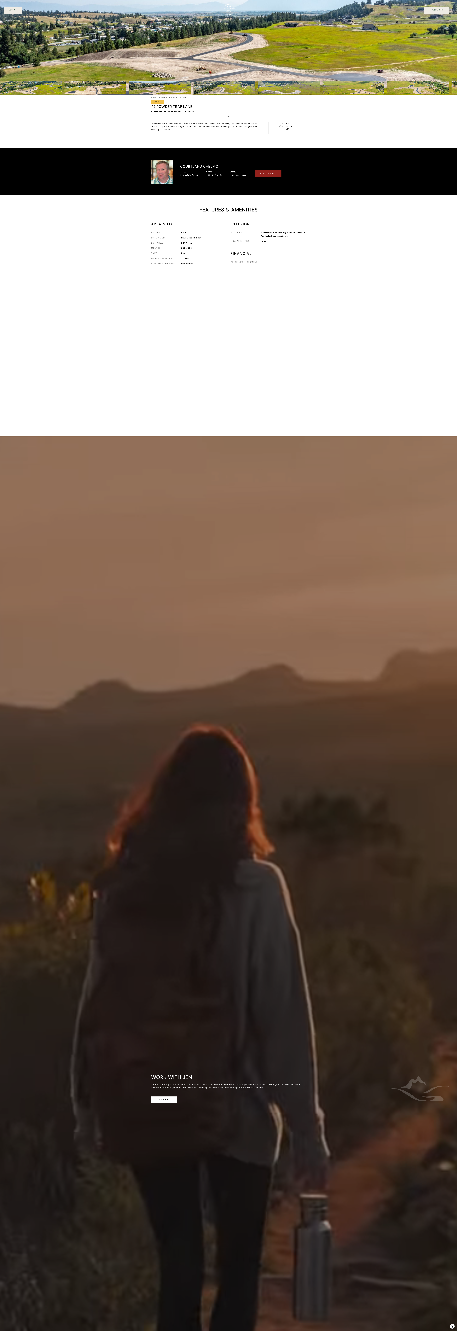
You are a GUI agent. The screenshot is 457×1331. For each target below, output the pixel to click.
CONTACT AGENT (268, 174)
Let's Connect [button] (164, 1100)
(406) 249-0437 (214, 175)
